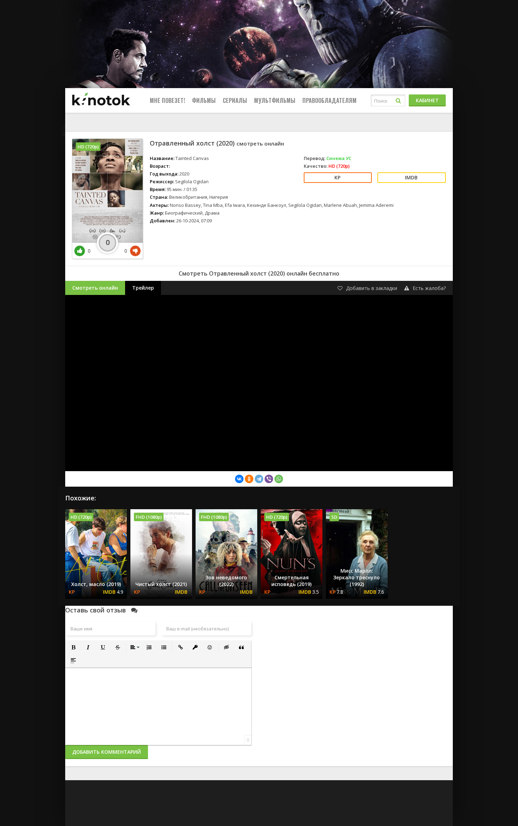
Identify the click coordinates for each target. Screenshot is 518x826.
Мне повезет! (167, 100)
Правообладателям (329, 100)
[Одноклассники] (249, 479)
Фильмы (204, 100)
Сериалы (235, 100)
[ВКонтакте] (239, 479)
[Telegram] (259, 479)
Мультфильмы (274, 100)
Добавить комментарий (106, 751)
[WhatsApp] (279, 479)
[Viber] (269, 479)
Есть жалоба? (429, 288)
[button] (73, 647)
